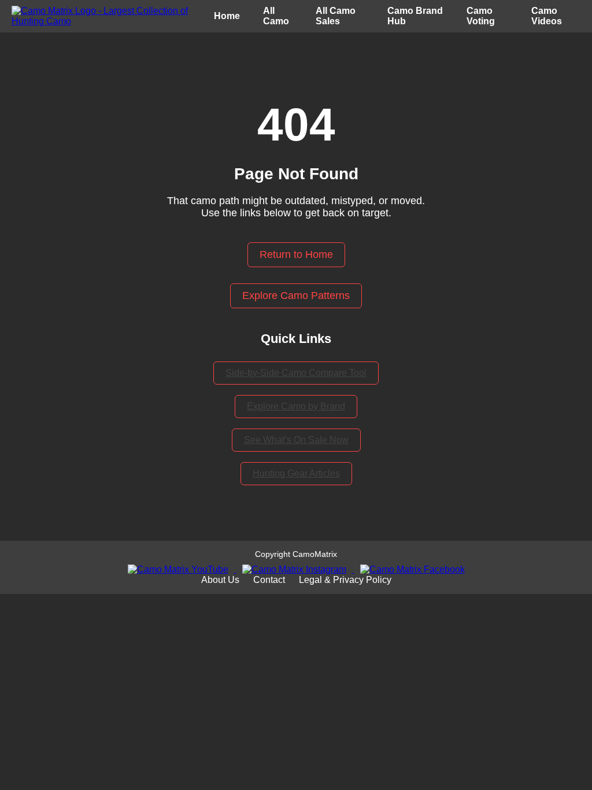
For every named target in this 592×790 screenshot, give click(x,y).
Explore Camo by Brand (296, 406)
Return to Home (296, 254)
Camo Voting (481, 16)
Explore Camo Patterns (296, 295)
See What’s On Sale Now (296, 440)
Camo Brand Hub (415, 16)
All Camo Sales (336, 16)
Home (227, 16)
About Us (220, 580)
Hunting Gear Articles (296, 473)
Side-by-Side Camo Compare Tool (296, 373)
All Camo (276, 16)
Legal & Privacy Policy (345, 580)
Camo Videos (546, 16)
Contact (269, 580)
